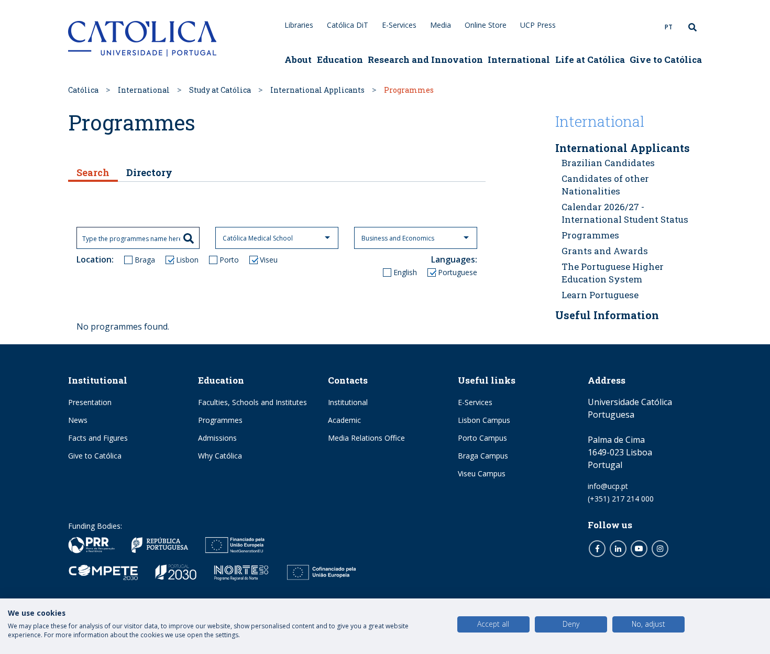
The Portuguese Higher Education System (613, 272)
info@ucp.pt (608, 486)
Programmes (590, 235)
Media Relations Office (366, 438)
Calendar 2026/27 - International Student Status (625, 213)
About (298, 59)
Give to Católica (666, 59)
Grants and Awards (605, 251)
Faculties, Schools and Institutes (252, 402)
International (519, 59)
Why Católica (220, 456)
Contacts (348, 380)
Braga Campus (483, 456)
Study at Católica (220, 90)
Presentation (90, 402)
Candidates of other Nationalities (605, 184)
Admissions (217, 438)
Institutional (97, 380)
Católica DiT (347, 25)
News (77, 420)
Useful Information (607, 315)
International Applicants (317, 90)
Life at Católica (590, 59)
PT (669, 27)
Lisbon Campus (484, 420)
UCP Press (538, 25)
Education (340, 59)
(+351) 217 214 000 (621, 499)
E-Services (399, 25)
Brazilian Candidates (608, 163)
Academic (344, 420)
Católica (83, 90)
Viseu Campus (481, 473)
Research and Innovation (425, 59)
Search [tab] (92, 172)
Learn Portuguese (600, 295)
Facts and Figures (98, 438)
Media (440, 25)
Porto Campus (482, 438)
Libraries (298, 25)
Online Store (486, 25)
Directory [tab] (149, 172)
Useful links (486, 380)
